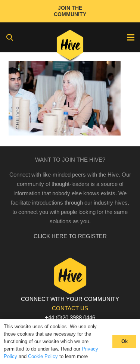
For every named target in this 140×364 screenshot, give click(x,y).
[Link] (70, 46)
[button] (9, 37)
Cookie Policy (43, 356)
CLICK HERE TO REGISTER (70, 236)
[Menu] (130, 37)
